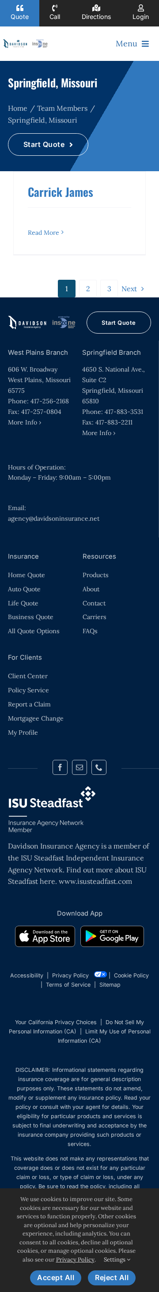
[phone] (98, 767)
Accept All (55, 1277)
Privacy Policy (70, 975)
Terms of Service (68, 984)
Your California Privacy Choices (56, 1022)
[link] (45, 938)
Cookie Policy (131, 975)
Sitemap (110, 984)
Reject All (112, 1277)
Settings (115, 1259)
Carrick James (60, 191)
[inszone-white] (42, 319)
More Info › (24, 422)
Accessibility (26, 975)
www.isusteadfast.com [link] (95, 881)
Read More (43, 233)
